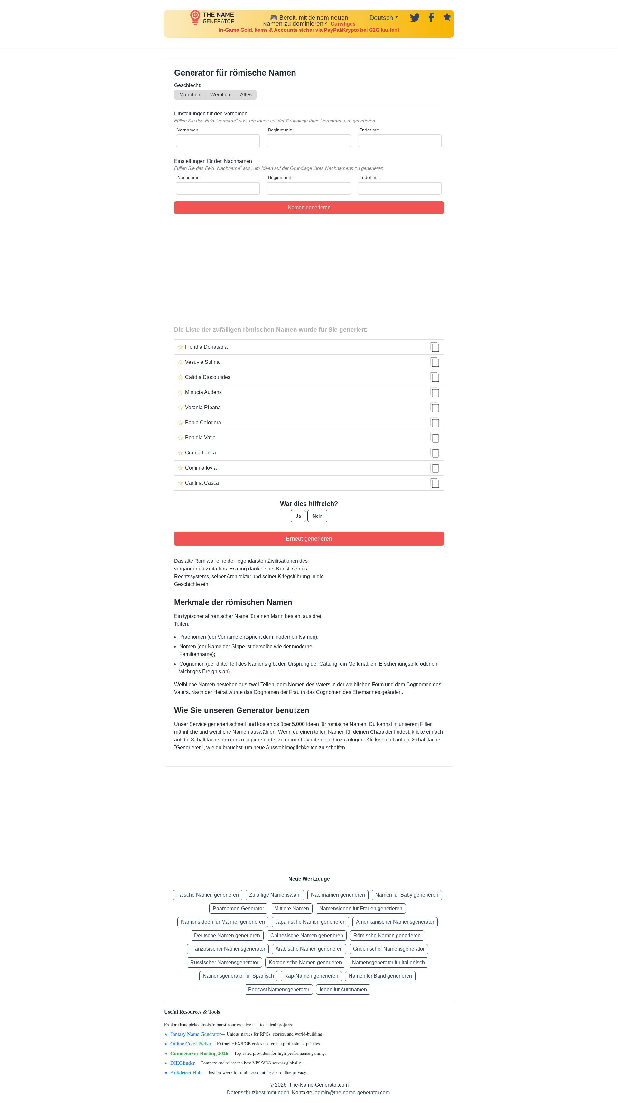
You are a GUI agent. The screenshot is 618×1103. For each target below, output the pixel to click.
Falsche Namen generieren (207, 895)
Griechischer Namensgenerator (389, 949)
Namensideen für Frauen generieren (360, 908)
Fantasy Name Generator (195, 1033)
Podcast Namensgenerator (278, 989)
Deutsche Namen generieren (227, 935)
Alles (246, 94)
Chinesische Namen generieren (306, 935)
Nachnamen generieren (338, 895)
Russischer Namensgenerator (224, 962)
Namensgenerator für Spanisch (238, 976)
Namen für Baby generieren (406, 895)
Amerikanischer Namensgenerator (395, 922)
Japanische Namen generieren (310, 922)
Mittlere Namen (291, 908)
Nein (317, 516)
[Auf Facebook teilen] (430, 17)
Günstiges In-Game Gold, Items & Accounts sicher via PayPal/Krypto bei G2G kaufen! (309, 27)
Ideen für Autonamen (343, 989)
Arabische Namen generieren (309, 949)
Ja (298, 516)
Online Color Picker (190, 1043)
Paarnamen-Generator (238, 908)
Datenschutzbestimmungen (258, 1092)
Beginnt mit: (280, 129)
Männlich (189, 94)
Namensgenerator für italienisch (388, 962)
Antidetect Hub (185, 1072)
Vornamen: (188, 129)
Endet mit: (369, 129)
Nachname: (189, 177)
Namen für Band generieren (380, 976)
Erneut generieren (309, 538)
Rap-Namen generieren (311, 976)
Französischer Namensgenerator (227, 949)
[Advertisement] (309, 269)
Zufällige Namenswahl (275, 895)
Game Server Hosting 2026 (199, 1053)
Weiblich (220, 94)
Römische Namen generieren (387, 935)
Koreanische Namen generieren (305, 962)
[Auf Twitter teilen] (414, 17)
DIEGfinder (182, 1062)
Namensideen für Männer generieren (223, 922)
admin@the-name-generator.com (352, 1092)
